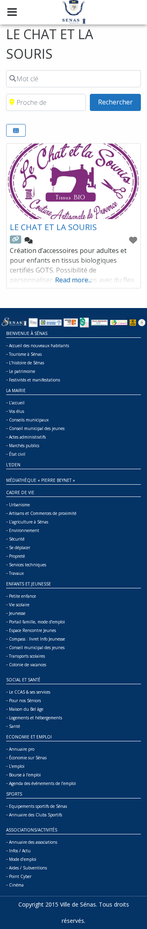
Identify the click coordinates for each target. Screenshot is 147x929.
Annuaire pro (21, 749)
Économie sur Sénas (28, 757)
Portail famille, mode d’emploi (37, 622)
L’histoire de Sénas (26, 363)
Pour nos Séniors (25, 700)
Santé (14, 726)
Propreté (17, 556)
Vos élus (16, 411)
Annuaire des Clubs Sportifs (35, 815)
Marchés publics (24, 445)
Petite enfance (22, 596)
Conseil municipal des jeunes (37, 428)
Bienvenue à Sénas (26, 333)
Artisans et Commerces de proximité (42, 513)
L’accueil (16, 403)
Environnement (24, 530)
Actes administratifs (27, 437)
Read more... (73, 279)
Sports (14, 794)
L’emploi (16, 766)
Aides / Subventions (28, 868)
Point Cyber (20, 876)
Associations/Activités (31, 830)
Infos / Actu (20, 851)
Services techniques (27, 565)
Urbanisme (19, 505)
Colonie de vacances (27, 664)
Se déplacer (19, 547)
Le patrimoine (22, 371)
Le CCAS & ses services (29, 692)
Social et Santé (23, 680)
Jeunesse (17, 613)
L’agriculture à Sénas (28, 522)
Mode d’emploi (22, 859)
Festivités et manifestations (34, 380)
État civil (17, 454)
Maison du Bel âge (26, 709)
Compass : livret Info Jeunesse (37, 639)
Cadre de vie (20, 492)
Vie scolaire (19, 605)
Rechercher (119, 101)
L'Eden (13, 465)
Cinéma (16, 885)
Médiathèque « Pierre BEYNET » (40, 480)
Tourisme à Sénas (25, 354)
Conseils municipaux (29, 420)
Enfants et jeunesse (28, 584)
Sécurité (16, 539)
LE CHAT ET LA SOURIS (53, 227)
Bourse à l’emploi (25, 775)
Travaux (16, 573)
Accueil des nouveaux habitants (39, 345)
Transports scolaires (27, 656)
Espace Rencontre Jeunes (32, 630)
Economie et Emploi (29, 737)
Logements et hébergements (35, 718)
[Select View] (16, 130)
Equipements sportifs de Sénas (38, 806)
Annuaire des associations (33, 842)
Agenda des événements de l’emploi (42, 783)
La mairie (16, 390)
